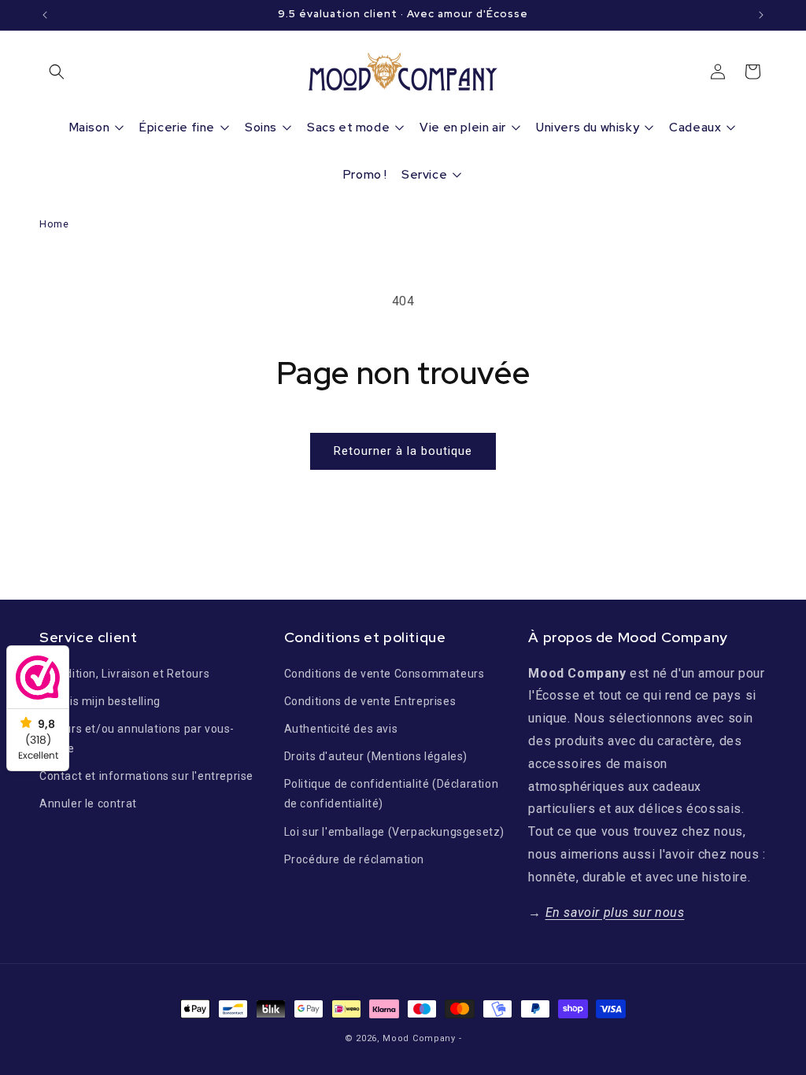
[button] (56, 71)
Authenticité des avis (341, 728)
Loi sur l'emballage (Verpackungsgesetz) (394, 832)
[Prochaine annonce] (761, 15)
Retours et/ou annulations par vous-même (137, 738)
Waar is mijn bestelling (100, 701)
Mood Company (419, 1038)
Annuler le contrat (88, 803)
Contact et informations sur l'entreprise (146, 776)
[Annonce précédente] (45, 15)
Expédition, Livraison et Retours (124, 673)
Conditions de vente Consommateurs (384, 673)
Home (53, 224)
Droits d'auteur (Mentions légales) (376, 756)
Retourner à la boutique (403, 451)
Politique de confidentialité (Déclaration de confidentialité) (391, 794)
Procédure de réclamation (354, 859)
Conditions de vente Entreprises (370, 701)
